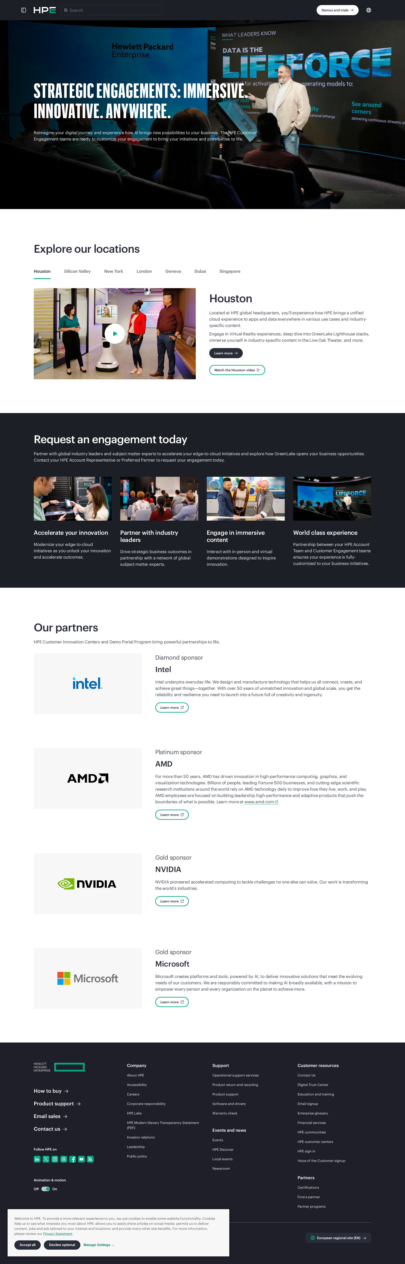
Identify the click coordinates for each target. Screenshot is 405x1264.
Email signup (308, 1104)
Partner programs (312, 1206)
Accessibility (137, 1085)
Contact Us (307, 1075)
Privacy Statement (57, 1234)
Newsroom (221, 1168)
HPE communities (312, 1132)
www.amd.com (259, 801)
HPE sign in (306, 1151)
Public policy (137, 1156)
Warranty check (224, 1113)
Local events (222, 1159)
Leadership (136, 1147)
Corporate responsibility (146, 1104)
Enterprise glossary (313, 1113)
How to (48, 1091)
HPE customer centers (315, 1142)
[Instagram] (54, 1159)
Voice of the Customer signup (321, 1161)
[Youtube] (81, 1159)
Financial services (312, 1123)
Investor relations (141, 1137)
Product (54, 1103)
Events (217, 1140)
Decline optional (62, 1245)
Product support (225, 1094)
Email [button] (47, 1116)
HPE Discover (223, 1149)
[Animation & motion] (45, 1189)
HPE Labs (134, 1113)
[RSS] (90, 1159)
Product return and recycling (235, 1085)
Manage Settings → (99, 1245)
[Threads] (63, 1159)
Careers (133, 1094)
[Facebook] (72, 1159)
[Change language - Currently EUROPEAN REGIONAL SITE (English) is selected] (369, 10)
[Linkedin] (37, 1159)
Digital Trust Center (313, 1085)
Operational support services (235, 1075)
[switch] (43, 1189)
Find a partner (309, 1197)
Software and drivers (229, 1104)
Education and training (316, 1094)
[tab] (42, 271)
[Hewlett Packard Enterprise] (45, 10)
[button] (24, 10)
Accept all (27, 1245)
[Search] (65, 10)
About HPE (135, 1075)
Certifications (308, 1187)
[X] (46, 1159)
